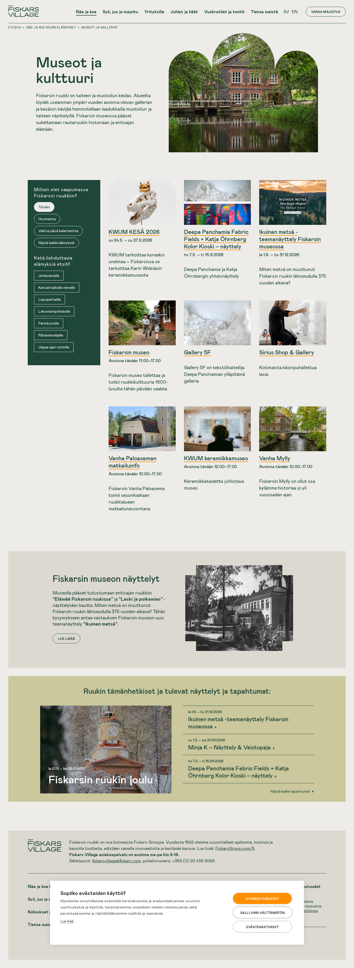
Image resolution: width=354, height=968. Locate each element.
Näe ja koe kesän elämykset (51, 27)
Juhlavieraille (48, 275)
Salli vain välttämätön (262, 912)
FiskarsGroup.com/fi (234, 848)
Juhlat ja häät (184, 11)
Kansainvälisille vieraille (56, 287)
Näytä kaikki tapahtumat (290, 791)
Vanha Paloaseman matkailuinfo (133, 462)
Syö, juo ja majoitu (120, 11)
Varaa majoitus (325, 11)
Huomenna (47, 219)
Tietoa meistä (264, 11)
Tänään (44, 207)
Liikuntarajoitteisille (54, 311)
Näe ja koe (86, 11)
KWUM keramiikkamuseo (216, 458)
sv (286, 11)
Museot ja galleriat (99, 27)
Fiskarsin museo (129, 352)
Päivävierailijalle (50, 335)
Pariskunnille (48, 323)
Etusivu (15, 27)
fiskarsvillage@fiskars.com (116, 860)
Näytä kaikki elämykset (56, 242)
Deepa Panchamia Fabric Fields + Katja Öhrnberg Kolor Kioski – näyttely (216, 238)
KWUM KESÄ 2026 (134, 231)
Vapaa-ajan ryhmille (53, 347)
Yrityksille (154, 11)
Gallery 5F (197, 352)
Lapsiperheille (49, 299)
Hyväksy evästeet (262, 898)
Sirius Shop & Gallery (286, 352)
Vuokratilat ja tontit (224, 11)
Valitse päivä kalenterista (58, 230)
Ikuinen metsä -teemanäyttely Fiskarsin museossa (290, 238)
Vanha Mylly (274, 458)
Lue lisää (67, 921)
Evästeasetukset (262, 927)
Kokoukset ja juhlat (46, 911)
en (295, 11)
